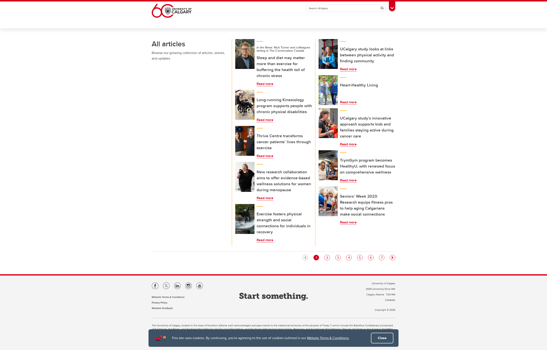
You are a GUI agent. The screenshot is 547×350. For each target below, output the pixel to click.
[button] (392, 257)
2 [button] (328, 257)
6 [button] (371, 257)
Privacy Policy (159, 302)
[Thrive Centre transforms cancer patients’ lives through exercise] (244, 141)
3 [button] (339, 257)
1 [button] (317, 257)
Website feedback (162, 308)
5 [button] (361, 257)
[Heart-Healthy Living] (328, 90)
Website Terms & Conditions (328, 337)
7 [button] (382, 257)
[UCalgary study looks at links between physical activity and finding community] (328, 54)
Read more (265, 83)
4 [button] (350, 257)
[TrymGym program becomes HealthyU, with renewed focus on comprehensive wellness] (328, 165)
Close (382, 337)
